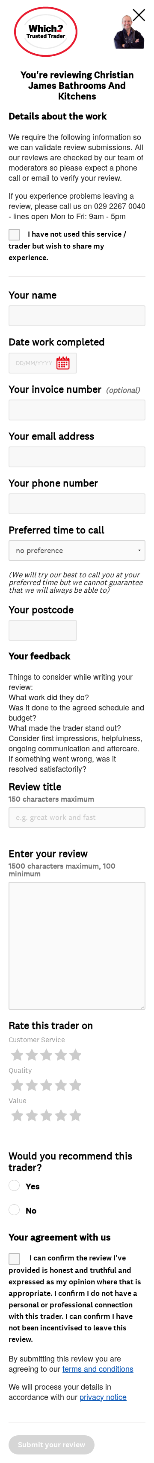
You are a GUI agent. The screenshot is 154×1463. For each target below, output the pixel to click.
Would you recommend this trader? (70, 1161)
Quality (20, 1070)
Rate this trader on (51, 1025)
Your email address (51, 436)
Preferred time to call (56, 530)
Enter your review (62, 863)
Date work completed (57, 342)
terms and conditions (97, 1368)
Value (18, 1101)
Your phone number (53, 483)
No (31, 1211)
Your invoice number (55, 389)
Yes (33, 1186)
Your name (32, 295)
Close (139, 15)
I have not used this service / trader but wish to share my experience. (67, 246)
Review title (51, 792)
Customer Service (37, 1040)
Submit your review (51, 1445)
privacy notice (103, 1396)
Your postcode (41, 610)
